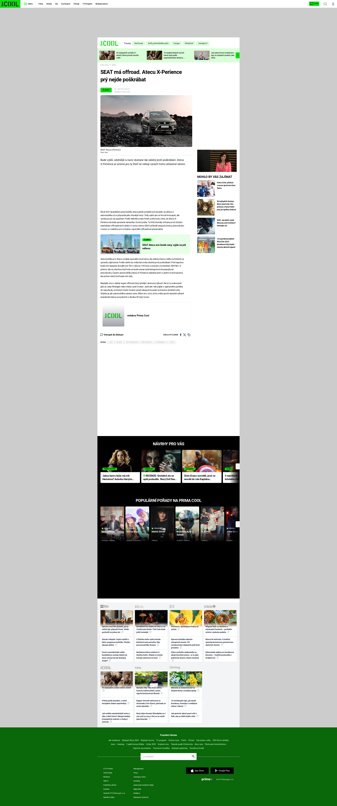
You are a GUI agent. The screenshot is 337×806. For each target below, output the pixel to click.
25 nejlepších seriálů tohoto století (116, 688)
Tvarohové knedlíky (161, 748)
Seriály (49, 4)
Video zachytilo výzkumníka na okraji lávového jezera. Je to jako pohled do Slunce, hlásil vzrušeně (185, 655)
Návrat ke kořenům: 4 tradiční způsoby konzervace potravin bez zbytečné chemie (219, 642)
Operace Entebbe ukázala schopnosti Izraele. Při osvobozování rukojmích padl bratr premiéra (185, 643)
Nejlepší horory (147, 740)
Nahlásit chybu (108, 797)
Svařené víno (163, 744)
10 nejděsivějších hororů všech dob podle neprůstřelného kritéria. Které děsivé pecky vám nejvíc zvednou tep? (174, 58)
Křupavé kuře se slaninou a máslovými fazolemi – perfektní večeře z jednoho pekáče (218, 629)
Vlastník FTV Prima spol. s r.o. (114, 793)
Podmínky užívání (109, 785)
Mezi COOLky (108, 531)
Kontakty (136, 781)
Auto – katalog (117, 744)
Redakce (136, 793)
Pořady (76, 4)
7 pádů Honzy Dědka (135, 744)
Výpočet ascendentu (142, 748)
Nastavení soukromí (140, 797)
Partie (183, 740)
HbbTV (105, 781)
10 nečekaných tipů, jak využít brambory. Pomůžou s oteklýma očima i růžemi (184, 703)
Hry (56, 4)
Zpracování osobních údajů (143, 785)
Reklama (106, 777)
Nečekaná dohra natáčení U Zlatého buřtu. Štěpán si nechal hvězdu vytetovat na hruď (149, 655)
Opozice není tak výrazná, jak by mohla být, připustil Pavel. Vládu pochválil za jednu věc (115, 629)
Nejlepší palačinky (180, 748)
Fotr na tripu (132, 531)
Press (135, 773)
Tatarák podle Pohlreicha (182, 744)
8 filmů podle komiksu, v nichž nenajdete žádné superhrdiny (114, 702)
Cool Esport (65, 4)
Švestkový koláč (197, 748)
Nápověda (137, 789)
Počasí (191, 740)
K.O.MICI (206, 531)
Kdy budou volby (203, 740)
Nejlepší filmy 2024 (130, 740)
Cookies (106, 789)
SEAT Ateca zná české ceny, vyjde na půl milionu (164, 247)
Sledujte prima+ (101, 4)
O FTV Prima (108, 769)
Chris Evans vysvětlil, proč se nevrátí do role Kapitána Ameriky (199, 477)
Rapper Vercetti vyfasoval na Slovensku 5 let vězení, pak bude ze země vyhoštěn (151, 703)
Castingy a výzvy (139, 777)
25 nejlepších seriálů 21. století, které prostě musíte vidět (127, 55)
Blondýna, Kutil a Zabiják (185, 533)
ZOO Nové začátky (221, 740)
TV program (161, 740)
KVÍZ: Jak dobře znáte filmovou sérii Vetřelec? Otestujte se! (226, 223)
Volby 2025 (151, 744)
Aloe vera (199, 744)
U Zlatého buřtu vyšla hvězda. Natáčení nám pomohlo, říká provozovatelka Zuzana (148, 642)
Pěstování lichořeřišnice (215, 744)
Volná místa (107, 773)
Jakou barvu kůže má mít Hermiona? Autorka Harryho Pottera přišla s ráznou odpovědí (117, 477)
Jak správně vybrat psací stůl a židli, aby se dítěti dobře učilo (184, 714)
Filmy (41, 4)
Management (138, 769)
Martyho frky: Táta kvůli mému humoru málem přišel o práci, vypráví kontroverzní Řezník (149, 690)
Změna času (173, 740)
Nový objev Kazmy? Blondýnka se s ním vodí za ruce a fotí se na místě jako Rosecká (150, 716)
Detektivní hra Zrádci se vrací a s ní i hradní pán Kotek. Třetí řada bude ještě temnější (150, 629)
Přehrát (107, 528)
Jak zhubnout (114, 740)
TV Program (87, 4)
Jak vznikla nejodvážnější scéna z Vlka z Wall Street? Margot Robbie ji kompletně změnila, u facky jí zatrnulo (116, 717)
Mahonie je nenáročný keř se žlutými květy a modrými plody (184, 689)
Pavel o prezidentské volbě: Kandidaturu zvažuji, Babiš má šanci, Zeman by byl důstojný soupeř (114, 656)
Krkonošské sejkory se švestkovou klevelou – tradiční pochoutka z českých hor (219, 655)
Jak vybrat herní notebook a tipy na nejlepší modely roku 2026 (222, 55)
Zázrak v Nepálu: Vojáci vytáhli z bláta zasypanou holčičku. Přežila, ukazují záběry (116, 642)
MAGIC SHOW (158, 531)
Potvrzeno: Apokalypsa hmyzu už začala (185, 627)
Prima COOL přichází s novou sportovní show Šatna (226, 185)
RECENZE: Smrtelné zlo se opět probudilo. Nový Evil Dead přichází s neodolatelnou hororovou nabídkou (159, 477)
